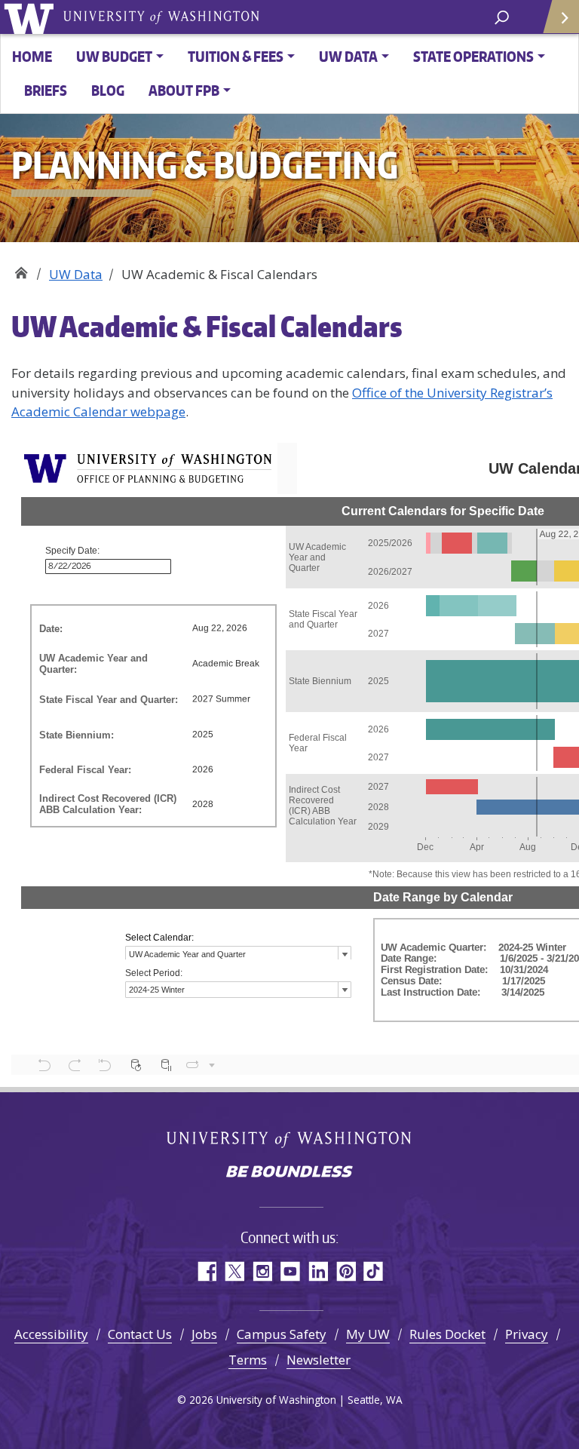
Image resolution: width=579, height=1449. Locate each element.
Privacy (526, 1334)
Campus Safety (281, 1334)
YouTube (290, 1271)
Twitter (234, 1271)
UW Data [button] (348, 56)
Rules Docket (447, 1334)
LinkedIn (318, 1271)
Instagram (262, 1271)
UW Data (76, 274)
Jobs (204, 1334)
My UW (368, 1334)
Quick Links (560, 17)
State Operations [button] (473, 56)
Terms (247, 1359)
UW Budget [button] (114, 56)
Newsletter (318, 1359)
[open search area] (502, 16)
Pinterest (345, 1271)
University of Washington (31, 17)
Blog (107, 90)
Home (32, 56)
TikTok (373, 1271)
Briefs (45, 90)
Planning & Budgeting (20, 269)
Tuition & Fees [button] (235, 56)
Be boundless (289, 1173)
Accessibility (51, 1334)
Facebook (206, 1271)
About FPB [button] (184, 90)
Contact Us (140, 1334)
